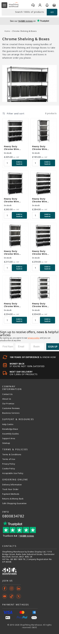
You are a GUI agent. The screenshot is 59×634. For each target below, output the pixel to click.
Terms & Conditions (11, 455)
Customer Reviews (11, 408)
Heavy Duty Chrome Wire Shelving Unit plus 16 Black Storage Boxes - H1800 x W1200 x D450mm (14, 148)
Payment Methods (10, 494)
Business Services (11, 413)
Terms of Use (8, 459)
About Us (6, 399)
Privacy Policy (8, 464)
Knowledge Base (10, 429)
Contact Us (7, 394)
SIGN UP (52, 346)
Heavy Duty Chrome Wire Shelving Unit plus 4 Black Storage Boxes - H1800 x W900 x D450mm (43, 148)
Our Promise (8, 404)
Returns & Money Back (12, 499)
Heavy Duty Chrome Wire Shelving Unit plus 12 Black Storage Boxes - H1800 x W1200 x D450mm (14, 200)
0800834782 (13, 515)
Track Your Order (10, 489)
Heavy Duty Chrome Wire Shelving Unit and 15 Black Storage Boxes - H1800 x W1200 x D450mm (42, 200)
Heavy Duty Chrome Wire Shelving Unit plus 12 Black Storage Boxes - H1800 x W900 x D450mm (14, 252)
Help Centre (7, 424)
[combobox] (24, 12)
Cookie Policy (8, 469)
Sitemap (6, 443)
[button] (4, 5)
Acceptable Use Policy (12, 473)
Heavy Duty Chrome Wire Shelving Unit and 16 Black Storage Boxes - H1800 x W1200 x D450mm (42, 252)
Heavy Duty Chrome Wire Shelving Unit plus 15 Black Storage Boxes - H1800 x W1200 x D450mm (14, 305)
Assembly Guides (10, 434)
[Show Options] (41, 346)
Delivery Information (12, 485)
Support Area (8, 438)
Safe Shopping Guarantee (14, 503)
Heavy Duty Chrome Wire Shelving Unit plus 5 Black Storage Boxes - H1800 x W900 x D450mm (43, 305)
